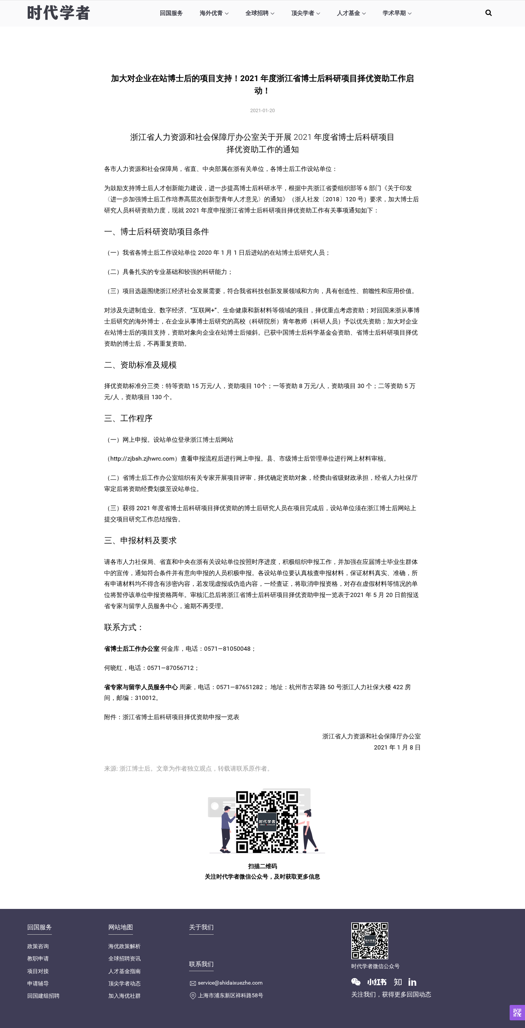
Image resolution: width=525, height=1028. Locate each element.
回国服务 (171, 13)
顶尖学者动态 (124, 983)
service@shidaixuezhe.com (230, 983)
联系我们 (201, 964)
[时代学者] (58, 12)
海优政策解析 (124, 946)
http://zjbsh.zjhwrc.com (142, 458)
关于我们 (201, 927)
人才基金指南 (124, 971)
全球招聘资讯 (124, 958)
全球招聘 (257, 13)
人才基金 (348, 13)
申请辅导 (38, 983)
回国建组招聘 (43, 996)
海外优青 (211, 13)
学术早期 (394, 13)
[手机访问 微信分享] (517, 1012)
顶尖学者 (302, 13)
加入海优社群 (124, 996)
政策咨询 (38, 946)
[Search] (488, 12)
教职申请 (38, 958)
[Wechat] (359, 981)
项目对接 (38, 971)
